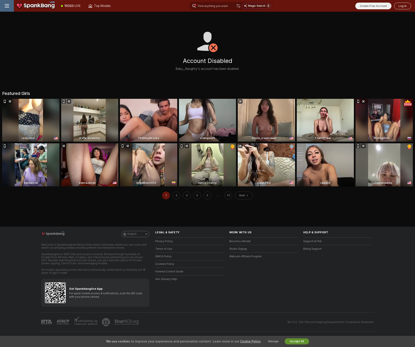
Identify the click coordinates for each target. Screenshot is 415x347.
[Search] (238, 6)
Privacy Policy (164, 241)
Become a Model (240, 241)
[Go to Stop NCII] (127, 322)
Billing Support (312, 248)
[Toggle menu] (7, 6)
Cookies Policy (164, 263)
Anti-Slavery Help (166, 279)
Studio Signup (238, 248)
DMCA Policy (163, 256)
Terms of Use (163, 248)
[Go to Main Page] (35, 6)
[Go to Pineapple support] (106, 322)
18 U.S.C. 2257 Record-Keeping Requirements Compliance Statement (330, 322)
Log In (403, 6)
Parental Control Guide (169, 271)
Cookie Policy (250, 341)
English (132, 233)
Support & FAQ (312, 241)
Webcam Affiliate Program (245, 256)
